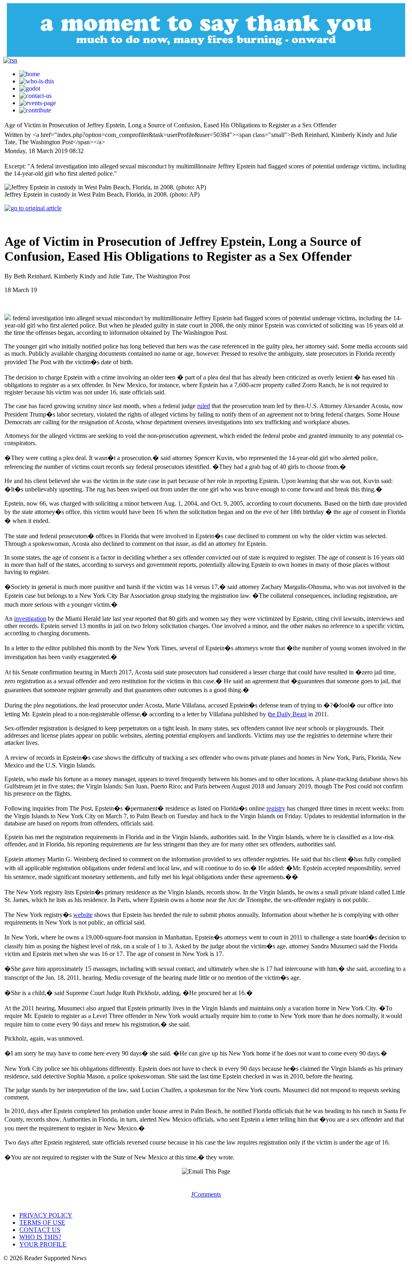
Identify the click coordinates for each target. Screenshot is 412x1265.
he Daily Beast (288, 714)
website (83, 914)
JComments (206, 1194)
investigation (30, 618)
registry (275, 808)
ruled (203, 405)
